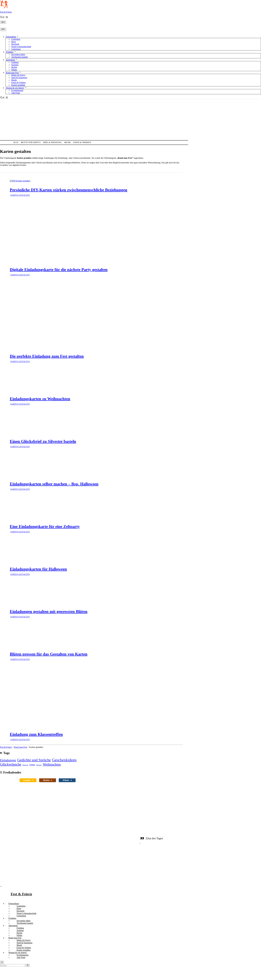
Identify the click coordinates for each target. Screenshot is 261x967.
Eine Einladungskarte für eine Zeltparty (45, 526)
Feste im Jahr (100, 850)
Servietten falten (18, 54)
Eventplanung (17, 90)
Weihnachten (52, 764)
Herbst (14, 67)
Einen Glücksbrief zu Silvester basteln (43, 441)
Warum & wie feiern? (15, 88)
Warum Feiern (101, 860)
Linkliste (177, 875)
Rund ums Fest (12, 72)
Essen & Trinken (18, 82)
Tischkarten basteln (19, 57)
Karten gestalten (18, 85)
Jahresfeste (10, 60)
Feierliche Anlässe (103, 840)
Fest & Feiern (6, 12)
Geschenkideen (64, 760)
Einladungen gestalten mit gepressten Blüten (48, 611)
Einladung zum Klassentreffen (36, 734)
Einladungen (8, 760)
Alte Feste (15, 93)
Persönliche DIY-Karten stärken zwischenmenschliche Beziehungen (68, 190)
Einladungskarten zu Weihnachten (40, 398)
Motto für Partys (18, 75)
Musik (14, 80)
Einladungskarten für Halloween (38, 569)
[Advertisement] (130, 120)
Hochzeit (15, 44)
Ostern (32, 765)
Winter (14, 70)
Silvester (39, 765)
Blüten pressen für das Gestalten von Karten (48, 654)
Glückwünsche (10, 764)
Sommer (14, 65)
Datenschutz (190, 875)
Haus (13, 42)
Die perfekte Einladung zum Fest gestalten (47, 356)
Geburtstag (16, 49)
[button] (2, 17)
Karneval (25, 765)
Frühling (15, 62)
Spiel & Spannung (19, 77)
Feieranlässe (11, 36)
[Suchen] (28, 965)
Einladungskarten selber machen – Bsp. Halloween (54, 484)
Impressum (204, 875)
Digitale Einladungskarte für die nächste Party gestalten (59, 269)
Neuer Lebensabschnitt (21, 46)
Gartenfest (15, 39)
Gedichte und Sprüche (34, 760)
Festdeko (9, 52)
